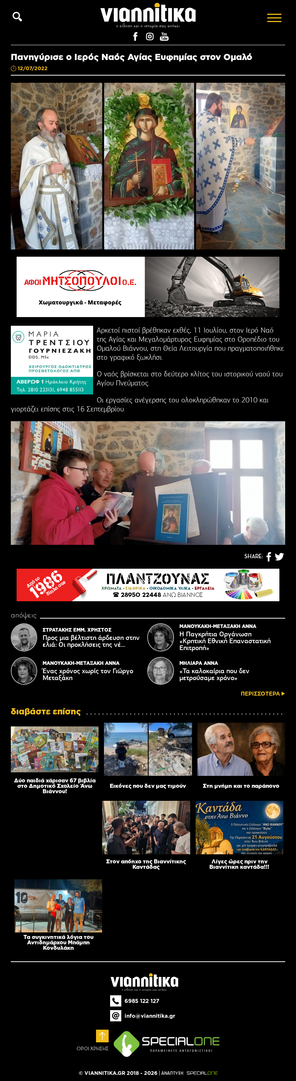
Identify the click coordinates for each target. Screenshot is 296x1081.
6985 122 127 (142, 1001)
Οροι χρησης (93, 1048)
